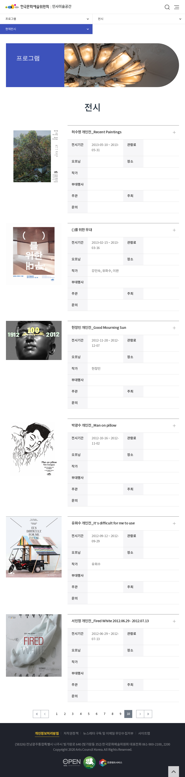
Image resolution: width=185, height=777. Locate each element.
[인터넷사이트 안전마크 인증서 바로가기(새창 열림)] (89, 759)
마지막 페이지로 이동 (148, 714)
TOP (173, 771)
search (167, 7)
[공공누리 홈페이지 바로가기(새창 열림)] (72, 761)
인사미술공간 (61, 6)
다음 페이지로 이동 (140, 714)
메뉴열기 (176, 7)
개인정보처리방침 (47, 734)
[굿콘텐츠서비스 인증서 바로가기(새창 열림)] (111, 761)
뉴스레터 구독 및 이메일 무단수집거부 (108, 734)
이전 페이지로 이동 (45, 714)
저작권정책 (71, 734)
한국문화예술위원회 (28, 6)
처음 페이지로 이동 (37, 714)
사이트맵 (144, 734)
